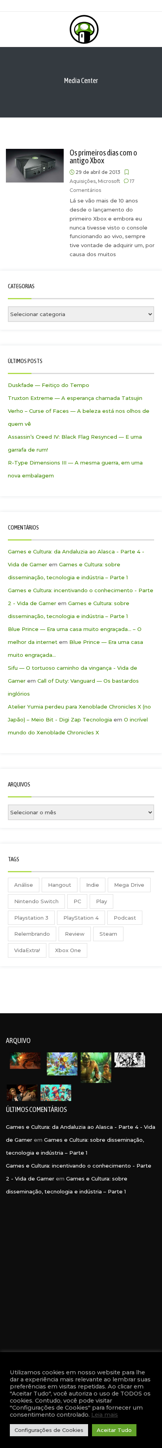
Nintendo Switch (36, 901)
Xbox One (68, 950)
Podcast (125, 918)
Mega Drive (129, 885)
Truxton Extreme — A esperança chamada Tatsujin (75, 398)
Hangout (59, 885)
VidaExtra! (27, 950)
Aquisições (83, 181)
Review (75, 934)
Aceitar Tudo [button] (114, 1430)
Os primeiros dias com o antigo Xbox (103, 156)
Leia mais (104, 1414)
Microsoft (109, 181)
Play (101, 901)
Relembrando (32, 934)
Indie (92, 885)
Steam (108, 934)
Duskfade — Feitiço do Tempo (48, 385)
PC (77, 901)
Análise (23, 885)
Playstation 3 (31, 918)
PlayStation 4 (81, 918)
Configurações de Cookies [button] (49, 1430)
